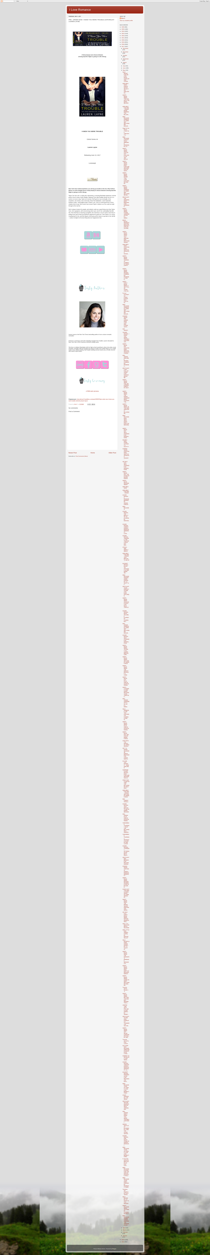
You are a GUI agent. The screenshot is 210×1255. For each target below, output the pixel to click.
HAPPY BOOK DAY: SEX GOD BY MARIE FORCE (126, 735)
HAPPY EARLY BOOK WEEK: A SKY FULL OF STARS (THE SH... (126, 286)
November (125, 52)
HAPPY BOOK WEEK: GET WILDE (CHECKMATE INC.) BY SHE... (126, 1032)
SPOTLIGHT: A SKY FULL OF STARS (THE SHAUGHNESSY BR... (126, 373)
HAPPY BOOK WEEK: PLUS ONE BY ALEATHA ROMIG (126, 725)
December (125, 48)
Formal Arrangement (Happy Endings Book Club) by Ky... (126, 298)
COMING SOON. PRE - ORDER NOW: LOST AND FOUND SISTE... (125, 321)
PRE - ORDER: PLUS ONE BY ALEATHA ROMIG (126, 817)
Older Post (112, 453)
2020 (123, 40)
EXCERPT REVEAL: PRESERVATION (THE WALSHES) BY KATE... (126, 1077)
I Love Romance (80, 9)
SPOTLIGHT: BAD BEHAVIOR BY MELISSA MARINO (126, 861)
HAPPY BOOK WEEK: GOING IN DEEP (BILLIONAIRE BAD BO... (126, 980)
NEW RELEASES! (126, 508)
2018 (123, 44)
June (124, 68)
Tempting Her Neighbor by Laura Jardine (126, 1192)
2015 (123, 1241)
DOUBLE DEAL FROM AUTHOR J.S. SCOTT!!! (126, 443)
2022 (123, 35)
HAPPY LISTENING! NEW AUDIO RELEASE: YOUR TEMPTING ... (126, 692)
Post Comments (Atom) (82, 456)
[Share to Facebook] (93, 404)
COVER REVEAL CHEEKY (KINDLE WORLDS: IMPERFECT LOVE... (126, 529)
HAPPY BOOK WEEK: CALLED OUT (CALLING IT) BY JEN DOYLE (126, 154)
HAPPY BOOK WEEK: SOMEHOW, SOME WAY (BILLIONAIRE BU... (126, 190)
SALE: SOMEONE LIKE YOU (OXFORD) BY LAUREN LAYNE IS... (126, 714)
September (126, 59)
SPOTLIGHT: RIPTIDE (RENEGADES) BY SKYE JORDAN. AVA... (126, 1105)
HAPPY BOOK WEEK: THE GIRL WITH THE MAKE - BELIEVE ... (126, 100)
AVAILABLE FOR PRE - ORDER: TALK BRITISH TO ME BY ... (126, 557)
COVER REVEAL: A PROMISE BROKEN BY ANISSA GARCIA (126, 499)
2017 (123, 46)
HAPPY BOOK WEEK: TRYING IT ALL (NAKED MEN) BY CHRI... (126, 650)
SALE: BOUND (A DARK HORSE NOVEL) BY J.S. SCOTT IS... (126, 944)
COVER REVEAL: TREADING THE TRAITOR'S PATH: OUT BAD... (126, 540)
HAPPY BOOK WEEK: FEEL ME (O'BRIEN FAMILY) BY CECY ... (126, 384)
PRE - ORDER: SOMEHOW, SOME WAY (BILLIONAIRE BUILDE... (126, 628)
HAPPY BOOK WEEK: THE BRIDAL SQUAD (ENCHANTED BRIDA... (126, 905)
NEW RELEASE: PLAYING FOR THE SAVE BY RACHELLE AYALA (126, 1171)
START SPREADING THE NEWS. (126, 1097)
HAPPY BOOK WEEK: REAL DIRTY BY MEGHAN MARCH (126, 969)
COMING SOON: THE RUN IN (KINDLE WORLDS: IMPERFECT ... (126, 871)
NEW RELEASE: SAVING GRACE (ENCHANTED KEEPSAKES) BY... (126, 1220)
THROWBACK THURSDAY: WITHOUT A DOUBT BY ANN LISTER (126, 839)
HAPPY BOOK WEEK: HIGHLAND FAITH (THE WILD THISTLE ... (126, 603)
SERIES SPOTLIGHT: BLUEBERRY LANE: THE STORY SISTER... (126, 1129)
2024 (123, 31)
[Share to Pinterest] (94, 404)
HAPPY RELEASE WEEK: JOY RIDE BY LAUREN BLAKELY (126, 1209)
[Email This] (88, 404)
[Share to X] (91, 404)
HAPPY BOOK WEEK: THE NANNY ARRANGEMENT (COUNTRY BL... (126, 397)
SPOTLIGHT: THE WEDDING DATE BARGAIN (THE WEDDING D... (126, 202)
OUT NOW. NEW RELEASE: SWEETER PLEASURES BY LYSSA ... (126, 1049)
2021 (123, 37)
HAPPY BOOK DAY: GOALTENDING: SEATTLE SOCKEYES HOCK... (126, 348)
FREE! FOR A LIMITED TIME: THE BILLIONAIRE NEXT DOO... (126, 784)
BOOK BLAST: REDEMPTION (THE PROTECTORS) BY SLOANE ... (126, 225)
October (125, 55)
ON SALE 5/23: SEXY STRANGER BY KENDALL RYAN (126, 465)
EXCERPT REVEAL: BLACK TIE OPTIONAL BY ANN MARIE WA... (126, 568)
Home (93, 453)
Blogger (114, 1248)
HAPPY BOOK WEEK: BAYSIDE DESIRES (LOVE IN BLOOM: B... (126, 882)
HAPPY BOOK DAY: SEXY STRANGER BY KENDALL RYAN (126, 433)
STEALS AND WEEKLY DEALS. (125, 549)
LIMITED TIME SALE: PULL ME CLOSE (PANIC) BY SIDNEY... (126, 1009)
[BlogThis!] (89, 404)
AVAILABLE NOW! (125, 487)
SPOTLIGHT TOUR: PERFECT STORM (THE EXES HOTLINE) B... (126, 591)
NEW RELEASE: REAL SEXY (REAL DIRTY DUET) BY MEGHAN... (126, 421)
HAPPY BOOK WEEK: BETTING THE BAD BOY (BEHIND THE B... (126, 998)
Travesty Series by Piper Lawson (126, 1041)
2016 (123, 1239)
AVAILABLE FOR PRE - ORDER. (126, 492)
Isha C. (123, 18)
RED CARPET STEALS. (125, 800)
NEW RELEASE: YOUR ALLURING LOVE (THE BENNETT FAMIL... (126, 1088)
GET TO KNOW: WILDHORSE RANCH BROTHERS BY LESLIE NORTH (126, 754)
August (124, 62)
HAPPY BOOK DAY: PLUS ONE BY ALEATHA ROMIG (126, 681)
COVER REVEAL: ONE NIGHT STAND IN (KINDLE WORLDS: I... (126, 1140)
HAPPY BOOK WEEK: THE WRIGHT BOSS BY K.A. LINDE (126, 670)
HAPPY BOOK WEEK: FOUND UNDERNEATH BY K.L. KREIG (126, 213)
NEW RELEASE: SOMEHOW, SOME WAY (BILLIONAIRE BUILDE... (126, 121)
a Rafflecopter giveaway (92, 391)
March (124, 1230)
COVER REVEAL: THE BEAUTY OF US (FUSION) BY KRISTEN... (126, 517)
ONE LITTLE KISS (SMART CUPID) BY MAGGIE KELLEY (126, 934)
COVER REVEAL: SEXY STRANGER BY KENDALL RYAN (126, 639)
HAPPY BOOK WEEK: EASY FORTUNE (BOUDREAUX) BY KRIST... (126, 166)
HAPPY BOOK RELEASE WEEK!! (126, 482)
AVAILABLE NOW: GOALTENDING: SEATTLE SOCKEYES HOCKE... (126, 249)
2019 (123, 42)
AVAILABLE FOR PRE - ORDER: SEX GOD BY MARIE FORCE (126, 794)
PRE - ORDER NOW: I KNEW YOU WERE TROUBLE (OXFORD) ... (126, 1117)
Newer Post (72, 453)
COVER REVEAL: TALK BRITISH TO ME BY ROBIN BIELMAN (126, 808)
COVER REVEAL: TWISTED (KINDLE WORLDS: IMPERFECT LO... (126, 1066)
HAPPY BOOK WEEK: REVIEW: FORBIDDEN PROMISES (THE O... (126, 274)
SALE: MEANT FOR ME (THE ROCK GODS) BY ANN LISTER (126, 77)
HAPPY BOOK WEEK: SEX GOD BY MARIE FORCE (126, 660)
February (125, 1232)
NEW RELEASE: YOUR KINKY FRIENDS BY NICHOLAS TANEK (126, 1182)
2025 (123, 29)
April (124, 1227)
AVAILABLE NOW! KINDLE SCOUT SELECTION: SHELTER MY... (126, 88)
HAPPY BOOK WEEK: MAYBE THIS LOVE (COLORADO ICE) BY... (126, 178)
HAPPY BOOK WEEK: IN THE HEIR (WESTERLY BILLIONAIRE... (126, 409)
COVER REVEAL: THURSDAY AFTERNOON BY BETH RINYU (126, 850)
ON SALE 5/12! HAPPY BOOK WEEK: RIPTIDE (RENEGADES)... (126, 917)
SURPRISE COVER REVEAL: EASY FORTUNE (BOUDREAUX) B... (126, 774)
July (124, 66)
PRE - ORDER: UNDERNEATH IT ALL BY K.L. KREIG (126, 702)
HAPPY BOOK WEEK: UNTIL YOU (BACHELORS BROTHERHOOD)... (126, 237)
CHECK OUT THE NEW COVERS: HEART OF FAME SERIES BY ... (126, 893)
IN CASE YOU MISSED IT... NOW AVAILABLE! (126, 764)
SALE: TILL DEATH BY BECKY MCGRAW (126, 925)
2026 (123, 27)
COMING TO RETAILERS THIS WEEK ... (126, 1058)
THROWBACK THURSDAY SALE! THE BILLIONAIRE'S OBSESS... (126, 827)
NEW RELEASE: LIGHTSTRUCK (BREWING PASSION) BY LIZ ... (126, 141)
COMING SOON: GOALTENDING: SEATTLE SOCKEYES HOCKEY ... (126, 454)
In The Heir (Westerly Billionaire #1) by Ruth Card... (126, 1162)
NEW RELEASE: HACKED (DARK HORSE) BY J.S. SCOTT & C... (126, 579)
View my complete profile (126, 20)
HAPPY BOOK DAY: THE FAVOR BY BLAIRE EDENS (126, 475)
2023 (123, 33)
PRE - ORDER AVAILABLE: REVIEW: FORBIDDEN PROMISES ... (126, 361)
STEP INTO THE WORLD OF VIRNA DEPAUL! (126, 743)
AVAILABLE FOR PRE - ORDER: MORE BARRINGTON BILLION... (126, 110)
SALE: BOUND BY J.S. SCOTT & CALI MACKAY (126, 1200)
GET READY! (125, 329)
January (125, 1235)
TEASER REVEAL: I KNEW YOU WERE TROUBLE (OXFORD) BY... (126, 337)
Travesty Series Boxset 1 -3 (125, 989)
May (124, 70)
